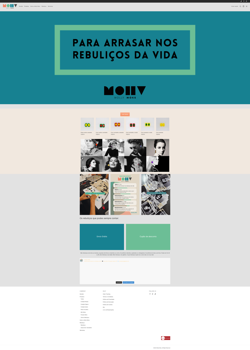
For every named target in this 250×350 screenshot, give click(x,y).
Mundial (21, 6)
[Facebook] (244, 1)
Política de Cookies (107, 304)
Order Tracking (106, 294)
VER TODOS (125, 114)
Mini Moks (83, 312)
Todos (82, 299)
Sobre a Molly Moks (35, 6)
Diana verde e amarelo (86, 132)
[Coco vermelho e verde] (132, 124)
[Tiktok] (241, 1)
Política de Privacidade (108, 299)
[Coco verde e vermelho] (102, 124)
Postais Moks (84, 314)
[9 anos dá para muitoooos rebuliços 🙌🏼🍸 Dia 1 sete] (155, 272)
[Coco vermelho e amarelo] (117, 124)
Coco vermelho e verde (132, 132)
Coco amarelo (159, 132)
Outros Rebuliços (85, 317)
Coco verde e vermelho (101, 132)
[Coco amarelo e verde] (147, 124)
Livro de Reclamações (108, 309)
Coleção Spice (84, 307)
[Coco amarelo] (162, 124)
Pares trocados (84, 309)
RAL (104, 307)
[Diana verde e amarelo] (87, 124)
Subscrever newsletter (86, 327)
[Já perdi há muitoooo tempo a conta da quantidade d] (95, 272)
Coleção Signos (84, 304)
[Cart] (243, 6)
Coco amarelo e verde (146, 132)
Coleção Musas (84, 301)
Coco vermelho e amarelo (117, 132)
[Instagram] (246, 1)
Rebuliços (44, 6)
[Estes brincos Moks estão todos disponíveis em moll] (125, 272)
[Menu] (246, 6)
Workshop (50, 6)
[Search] (240, 6)
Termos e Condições (108, 296)
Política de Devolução (108, 302)
